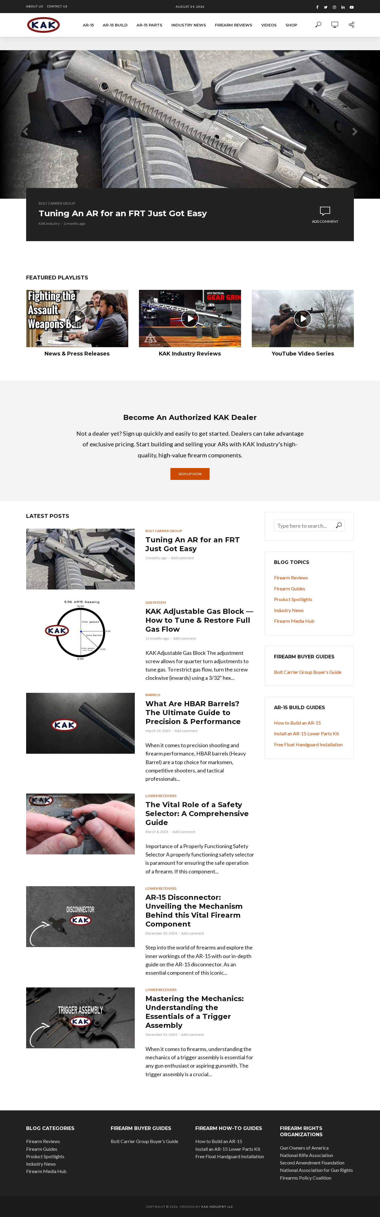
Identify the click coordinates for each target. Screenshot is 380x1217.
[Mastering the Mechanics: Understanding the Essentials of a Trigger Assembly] (80, 1017)
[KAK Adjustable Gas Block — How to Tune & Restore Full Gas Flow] (80, 630)
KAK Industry (49, 223)
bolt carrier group (57, 203)
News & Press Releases (77, 353)
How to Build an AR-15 (297, 723)
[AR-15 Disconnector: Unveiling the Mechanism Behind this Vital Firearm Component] (80, 916)
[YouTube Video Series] (303, 318)
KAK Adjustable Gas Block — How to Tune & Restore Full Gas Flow (199, 620)
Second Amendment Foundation (312, 1162)
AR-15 (88, 25)
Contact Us (57, 6)
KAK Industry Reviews (190, 353)
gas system (155, 602)
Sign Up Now (190, 474)
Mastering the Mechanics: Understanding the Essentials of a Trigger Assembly (194, 1012)
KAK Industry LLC (217, 1206)
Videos (269, 25)
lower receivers (160, 796)
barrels (152, 695)
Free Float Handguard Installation (308, 744)
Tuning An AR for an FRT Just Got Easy (123, 213)
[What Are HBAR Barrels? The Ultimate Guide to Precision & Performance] (80, 723)
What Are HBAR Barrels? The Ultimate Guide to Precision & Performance (193, 712)
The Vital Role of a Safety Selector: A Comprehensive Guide (197, 813)
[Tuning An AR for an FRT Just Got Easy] (80, 559)
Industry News (188, 25)
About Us (34, 6)
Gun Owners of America (304, 1147)
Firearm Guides (289, 588)
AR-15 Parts (149, 25)
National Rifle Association (306, 1155)
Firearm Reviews (233, 25)
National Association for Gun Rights (316, 1170)
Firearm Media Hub (294, 621)
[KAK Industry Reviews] (190, 318)
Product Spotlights (293, 599)
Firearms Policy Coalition (305, 1177)
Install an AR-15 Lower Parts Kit (306, 733)
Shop (291, 25)
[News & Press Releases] (77, 318)
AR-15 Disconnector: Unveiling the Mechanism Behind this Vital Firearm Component (194, 910)
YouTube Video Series (303, 353)
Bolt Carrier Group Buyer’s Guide (307, 672)
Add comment (325, 221)
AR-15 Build (115, 25)
